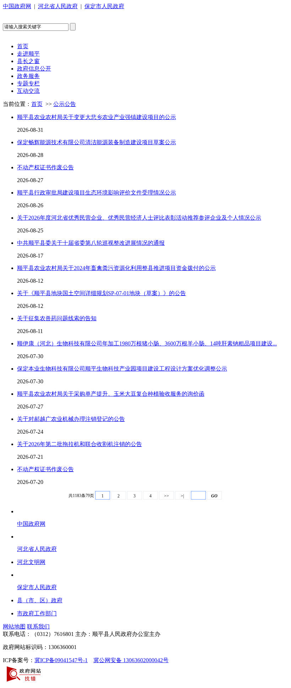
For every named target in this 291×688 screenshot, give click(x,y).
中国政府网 (17, 6)
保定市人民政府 (104, 6)
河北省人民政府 (58, 6)
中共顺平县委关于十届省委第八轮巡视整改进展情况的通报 (91, 243)
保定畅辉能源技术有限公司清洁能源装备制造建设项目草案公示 (96, 142)
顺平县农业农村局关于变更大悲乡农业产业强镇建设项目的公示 (96, 117)
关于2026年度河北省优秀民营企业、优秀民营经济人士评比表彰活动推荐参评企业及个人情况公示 (139, 218)
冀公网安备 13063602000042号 (131, 660)
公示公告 (64, 104)
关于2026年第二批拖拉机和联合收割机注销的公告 (79, 444)
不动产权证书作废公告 (45, 167)
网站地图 (14, 627)
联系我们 (38, 627)
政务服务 (28, 76)
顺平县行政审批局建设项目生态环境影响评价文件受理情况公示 (96, 193)
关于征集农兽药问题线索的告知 (57, 318)
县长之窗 (28, 61)
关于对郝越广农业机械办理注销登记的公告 (71, 419)
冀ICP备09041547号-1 (61, 660)
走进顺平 (28, 54)
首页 (22, 46)
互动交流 (28, 91)
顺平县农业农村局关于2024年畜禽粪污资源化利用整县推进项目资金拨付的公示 (116, 268)
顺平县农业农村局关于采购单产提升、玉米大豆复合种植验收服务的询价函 (110, 394)
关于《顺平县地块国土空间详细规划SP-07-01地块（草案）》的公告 (101, 293)
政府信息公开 (34, 69)
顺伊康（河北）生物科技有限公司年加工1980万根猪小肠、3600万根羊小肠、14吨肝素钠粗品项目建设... (147, 343)
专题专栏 (28, 83)
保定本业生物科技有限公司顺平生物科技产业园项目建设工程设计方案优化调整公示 (122, 369)
